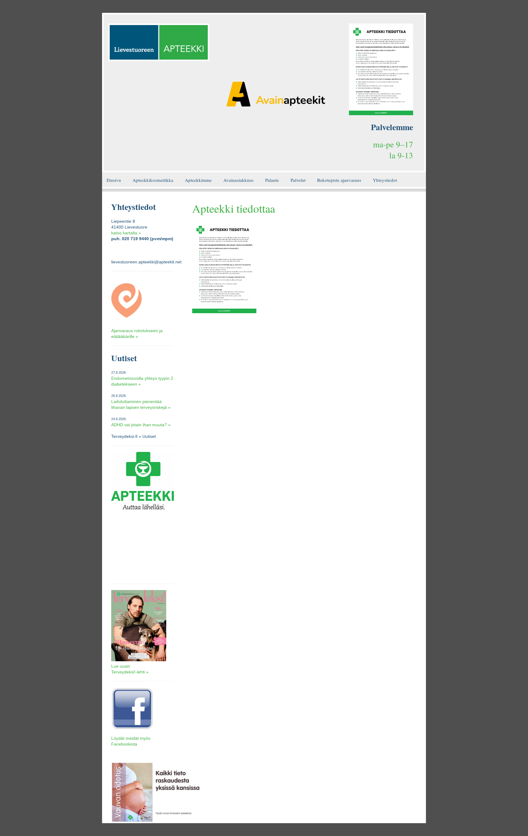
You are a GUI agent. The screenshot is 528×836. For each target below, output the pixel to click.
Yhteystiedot (385, 180)
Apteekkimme (198, 180)
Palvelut (298, 180)
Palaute (272, 180)
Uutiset (124, 358)
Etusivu (114, 180)
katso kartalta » (126, 232)
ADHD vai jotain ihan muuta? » (140, 424)
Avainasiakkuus (238, 180)
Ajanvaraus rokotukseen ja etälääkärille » (137, 333)
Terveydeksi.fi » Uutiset (133, 436)
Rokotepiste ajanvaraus (339, 180)
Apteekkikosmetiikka (153, 180)
